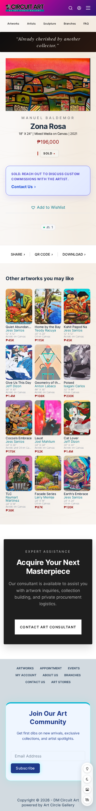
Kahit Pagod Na (75, 327)
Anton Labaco (45, 386)
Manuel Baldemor (48, 118)
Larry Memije (44, 497)
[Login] (79, 8)
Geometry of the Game (47, 384)
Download (74, 254)
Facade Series (45, 494)
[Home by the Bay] (48, 306)
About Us (50, 675)
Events (74, 668)
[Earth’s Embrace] (77, 473)
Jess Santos (15, 330)
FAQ (86, 23)
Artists (31, 23)
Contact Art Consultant (48, 627)
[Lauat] (48, 418)
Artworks (13, 23)
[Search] (70, 8)
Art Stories (61, 682)
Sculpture (49, 23)
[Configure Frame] (87, 789)
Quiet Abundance (18, 328)
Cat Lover (71, 438)
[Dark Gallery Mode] (87, 779)
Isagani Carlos (74, 386)
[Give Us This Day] (19, 362)
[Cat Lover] (77, 418)
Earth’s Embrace (76, 494)
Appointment (51, 668)
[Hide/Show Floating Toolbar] (87, 800)
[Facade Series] (48, 473)
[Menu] (88, 8)
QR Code (44, 254)
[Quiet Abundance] (19, 306)
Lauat (39, 438)
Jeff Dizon (13, 386)
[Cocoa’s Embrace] (19, 418)
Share (18, 254)
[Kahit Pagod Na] (77, 306)
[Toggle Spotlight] (87, 769)
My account (26, 675)
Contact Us (35, 682)
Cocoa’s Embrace (19, 438)
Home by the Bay (48, 327)
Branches (70, 23)
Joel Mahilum (45, 441)
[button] (48, 207)
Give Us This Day (18, 383)
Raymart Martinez (12, 499)
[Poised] (77, 362)
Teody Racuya (45, 330)
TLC (9, 494)
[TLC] (19, 473)
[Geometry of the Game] (48, 362)
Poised (69, 383)
